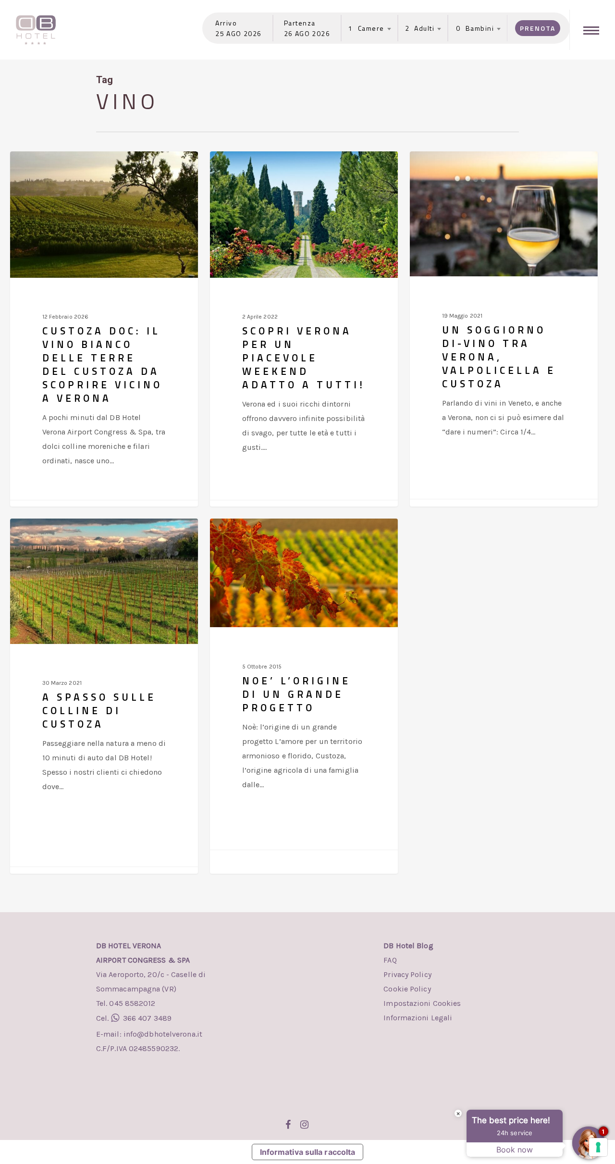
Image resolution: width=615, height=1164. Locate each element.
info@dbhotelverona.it (162, 1034)
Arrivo (226, 23)
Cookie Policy (406, 988)
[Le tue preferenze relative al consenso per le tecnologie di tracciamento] (598, 1147)
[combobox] (366, 28)
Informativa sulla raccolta (308, 1152)
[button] (592, 30)
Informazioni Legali (417, 1017)
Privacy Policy (407, 974)
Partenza (300, 23)
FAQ (389, 960)
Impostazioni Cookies (422, 1003)
